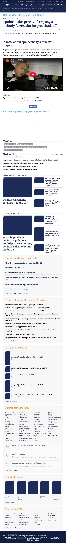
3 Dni (53, 154)
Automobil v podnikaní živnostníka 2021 (55, 497)
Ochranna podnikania (17, 359)
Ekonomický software (10, 522)
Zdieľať (34, 106)
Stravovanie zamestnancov (14, 268)
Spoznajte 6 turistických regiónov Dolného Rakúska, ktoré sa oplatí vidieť (52, 220)
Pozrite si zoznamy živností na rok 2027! (16, 157)
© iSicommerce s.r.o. (12, 534)
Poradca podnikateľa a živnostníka (21, 258)
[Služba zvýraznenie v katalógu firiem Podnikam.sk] (21, 487)
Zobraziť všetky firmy (10, 527)
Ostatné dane (37, 416)
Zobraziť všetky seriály (11, 401)
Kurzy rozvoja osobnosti (24, 519)
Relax (17, 18)
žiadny (49, 431)
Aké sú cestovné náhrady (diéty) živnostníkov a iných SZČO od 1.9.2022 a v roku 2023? (25, 147)
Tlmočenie (50, 517)
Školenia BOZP (51, 515)
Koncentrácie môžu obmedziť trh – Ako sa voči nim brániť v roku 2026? (31, 395)
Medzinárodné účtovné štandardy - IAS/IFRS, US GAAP (25, 429)
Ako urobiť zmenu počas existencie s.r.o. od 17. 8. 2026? (22, 101)
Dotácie (6, 428)
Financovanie (27, 8)
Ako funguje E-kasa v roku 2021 (9, 496)
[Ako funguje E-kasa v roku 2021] (9, 487)
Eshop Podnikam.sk (14, 477)
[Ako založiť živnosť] (33, 487)
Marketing (20, 8)
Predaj (35, 428)
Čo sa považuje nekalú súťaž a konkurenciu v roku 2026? (27, 385)
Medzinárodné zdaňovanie (25, 438)
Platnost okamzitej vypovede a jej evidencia (20, 273)
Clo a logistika (8, 421)
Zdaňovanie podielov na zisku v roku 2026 (20, 334)
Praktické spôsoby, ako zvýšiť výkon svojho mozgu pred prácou (52, 234)
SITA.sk (12, 1)
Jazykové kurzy (22, 513)
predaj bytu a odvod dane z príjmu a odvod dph (21, 285)
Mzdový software (23, 524)
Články (12, 18)
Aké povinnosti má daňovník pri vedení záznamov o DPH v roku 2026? (30, 338)
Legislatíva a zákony (24, 416)
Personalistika (37, 417)
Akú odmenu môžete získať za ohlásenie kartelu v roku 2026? (29, 368)
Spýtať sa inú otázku (22, 293)
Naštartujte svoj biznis (10, 144)
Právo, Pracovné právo (39, 426)
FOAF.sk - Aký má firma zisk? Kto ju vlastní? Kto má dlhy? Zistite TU (23, 15)
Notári (35, 513)
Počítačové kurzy (38, 517)
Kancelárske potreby (24, 517)
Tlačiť (61, 30)
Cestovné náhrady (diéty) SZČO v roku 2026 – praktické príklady (23, 163)
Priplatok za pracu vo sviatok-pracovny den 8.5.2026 (23, 263)
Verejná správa (51, 421)
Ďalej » (25, 289)
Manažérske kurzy (23, 522)
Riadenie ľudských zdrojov (40, 433)
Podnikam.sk (20, 1)
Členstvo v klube (7, 11)
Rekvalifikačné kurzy (52, 513)
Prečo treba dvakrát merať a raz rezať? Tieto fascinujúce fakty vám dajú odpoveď (52, 248)
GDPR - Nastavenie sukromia (42, 535)
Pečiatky (36, 515)
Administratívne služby (10, 513)
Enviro (6, 435)
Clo (5, 419)
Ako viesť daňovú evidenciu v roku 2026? (22, 375)
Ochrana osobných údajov (15, 535)
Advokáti (7, 515)
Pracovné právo (37, 421)
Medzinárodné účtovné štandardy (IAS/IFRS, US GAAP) (24, 435)
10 (17, 289)
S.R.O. (9, 8)
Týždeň (56, 154)
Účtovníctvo (35, 8)
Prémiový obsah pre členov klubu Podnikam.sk (27, 300)
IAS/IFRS (21, 412)
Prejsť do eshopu (9, 502)
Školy (35, 438)
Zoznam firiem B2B (14, 509)
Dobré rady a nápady (41, 1)
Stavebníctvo (51, 412)
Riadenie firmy (37, 431)
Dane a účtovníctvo (9, 424)
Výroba (49, 430)
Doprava (7, 426)
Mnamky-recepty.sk (30, 1)
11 (20, 289)
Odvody (45, 8)
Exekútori (7, 524)
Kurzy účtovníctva (23, 520)
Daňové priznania (16, 377)
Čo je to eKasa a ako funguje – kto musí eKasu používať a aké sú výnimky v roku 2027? (30, 160)
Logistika (21, 419)
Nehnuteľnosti (37, 412)
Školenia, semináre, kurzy (17, 407)
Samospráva (37, 435)
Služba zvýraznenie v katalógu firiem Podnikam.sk (21, 497)
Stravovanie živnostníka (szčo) (44, 496)
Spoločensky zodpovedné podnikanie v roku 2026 (21, 98)
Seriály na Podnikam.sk (16, 347)
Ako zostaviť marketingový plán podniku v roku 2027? (20, 166)
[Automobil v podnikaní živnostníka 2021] (56, 487)
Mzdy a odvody (22, 440)
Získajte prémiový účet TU (28, 5)
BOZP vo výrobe (8, 416)
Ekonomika (50, 8)
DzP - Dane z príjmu (9, 433)
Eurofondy (7, 438)
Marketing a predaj (23, 426)
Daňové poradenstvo (10, 519)
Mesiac (61, 154)
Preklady (36, 519)
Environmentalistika (9, 437)
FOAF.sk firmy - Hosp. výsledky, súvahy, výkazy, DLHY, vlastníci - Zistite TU (26, 112)
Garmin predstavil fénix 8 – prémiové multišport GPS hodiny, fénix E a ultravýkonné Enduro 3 (17, 243)
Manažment (14, 8)
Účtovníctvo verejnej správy (54, 417)
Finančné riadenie (9, 440)
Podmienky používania (27, 535)
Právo (35, 423)
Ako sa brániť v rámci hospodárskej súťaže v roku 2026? (27, 357)
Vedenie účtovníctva (53, 519)
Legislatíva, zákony (23, 417)
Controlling (7, 423)
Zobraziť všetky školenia (11, 470)
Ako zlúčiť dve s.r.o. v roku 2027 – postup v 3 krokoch (20, 169)
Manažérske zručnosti (24, 421)
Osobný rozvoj (37, 414)
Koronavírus (22, 414)
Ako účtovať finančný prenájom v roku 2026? (21, 327)
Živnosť (5, 8)
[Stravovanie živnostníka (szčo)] (45, 487)
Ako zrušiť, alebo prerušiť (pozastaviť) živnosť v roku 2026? (26, 323)
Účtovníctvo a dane (52, 416)
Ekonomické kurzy (9, 520)
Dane (41, 8)
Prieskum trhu (37, 524)
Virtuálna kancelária (52, 520)
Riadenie (36, 430)
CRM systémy (8, 517)
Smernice (36, 440)
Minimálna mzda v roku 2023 (25, 144)
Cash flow (7, 417)
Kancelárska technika (24, 515)
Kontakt (33, 535)
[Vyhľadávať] (40, 5)
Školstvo (36, 437)
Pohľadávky (36, 419)
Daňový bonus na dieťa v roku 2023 (13, 150)
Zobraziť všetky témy (11, 293)
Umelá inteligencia (52, 419)
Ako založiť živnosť (32, 496)
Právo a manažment (38, 424)
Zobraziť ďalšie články (10, 341)
